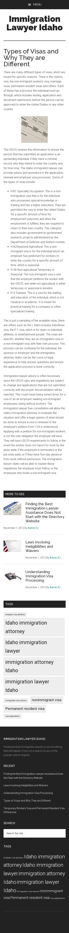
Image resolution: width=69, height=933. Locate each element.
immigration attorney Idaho (29, 666)
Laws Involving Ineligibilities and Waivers (39, 546)
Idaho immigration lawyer (26, 646)
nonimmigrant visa (46, 700)
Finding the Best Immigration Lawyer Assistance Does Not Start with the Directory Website (44, 512)
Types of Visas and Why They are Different (27, 800)
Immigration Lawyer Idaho (34, 23)
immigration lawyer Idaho (27, 686)
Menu (37, 4)
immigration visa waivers (16, 700)
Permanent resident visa (24, 709)
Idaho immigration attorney (26, 627)
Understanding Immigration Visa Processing (39, 576)
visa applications (12, 716)
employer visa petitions (15, 614)
